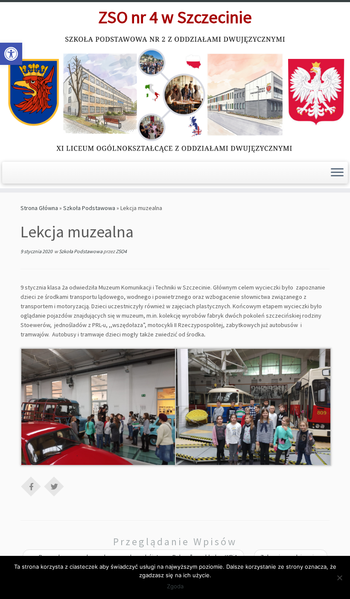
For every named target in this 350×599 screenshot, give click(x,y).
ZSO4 (121, 251)
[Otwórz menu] (337, 173)
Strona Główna (39, 208)
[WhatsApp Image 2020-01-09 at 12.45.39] (253, 406)
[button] (11, 54)
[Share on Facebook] (31, 485)
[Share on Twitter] (54, 485)
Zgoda (175, 586)
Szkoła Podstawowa (89, 208)
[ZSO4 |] (175, 93)
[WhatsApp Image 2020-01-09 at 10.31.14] (98, 406)
